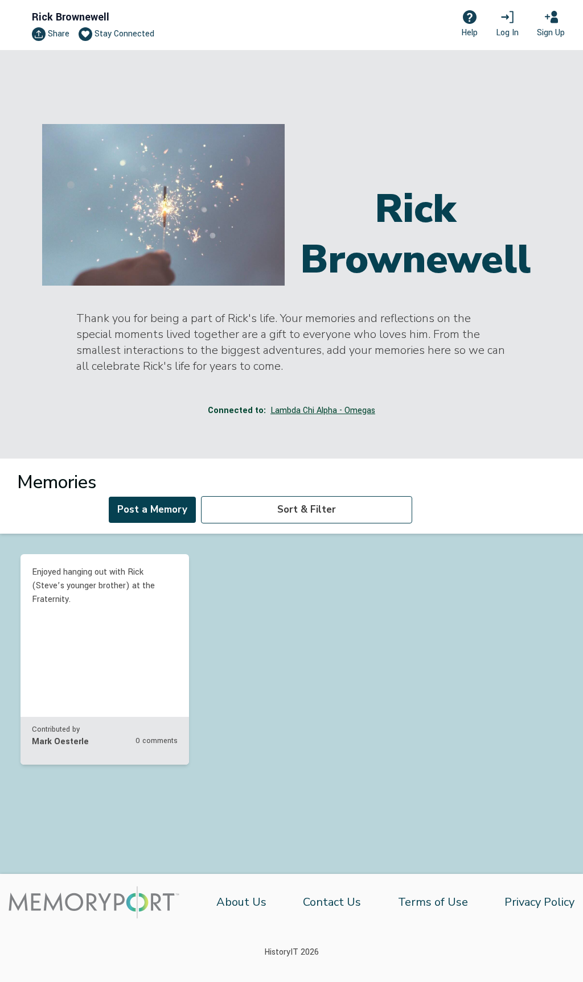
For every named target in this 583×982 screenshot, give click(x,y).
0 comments (157, 741)
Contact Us (332, 902)
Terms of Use (433, 902)
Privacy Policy (539, 902)
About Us (241, 902)
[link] (104, 659)
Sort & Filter (306, 509)
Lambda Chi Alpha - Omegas (322, 410)
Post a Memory (152, 509)
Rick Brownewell (70, 17)
